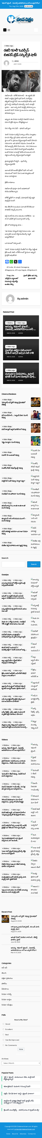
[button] (36, 30)
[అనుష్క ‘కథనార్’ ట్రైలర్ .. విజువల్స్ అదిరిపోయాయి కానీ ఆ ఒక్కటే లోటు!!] (5, 950)
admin (16, 61)
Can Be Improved (12, 1040)
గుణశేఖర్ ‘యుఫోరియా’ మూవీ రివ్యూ (13, 494)
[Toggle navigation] (8, 29)
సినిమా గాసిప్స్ (7, 580)
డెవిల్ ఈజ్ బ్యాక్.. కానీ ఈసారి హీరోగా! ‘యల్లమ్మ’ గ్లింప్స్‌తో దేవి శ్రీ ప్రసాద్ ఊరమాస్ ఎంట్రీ (15, 814)
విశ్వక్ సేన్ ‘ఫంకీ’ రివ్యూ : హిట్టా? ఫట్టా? (13, 481)
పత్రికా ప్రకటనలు (7, 978)
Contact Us (32, 1134)
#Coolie (10, 267)
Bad (7, 1035)
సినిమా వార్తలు (9, 46)
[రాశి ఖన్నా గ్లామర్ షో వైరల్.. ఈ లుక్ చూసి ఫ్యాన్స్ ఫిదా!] (5, 929)
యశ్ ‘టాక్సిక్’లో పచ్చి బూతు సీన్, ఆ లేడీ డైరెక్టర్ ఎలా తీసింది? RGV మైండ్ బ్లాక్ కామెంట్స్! (14, 827)
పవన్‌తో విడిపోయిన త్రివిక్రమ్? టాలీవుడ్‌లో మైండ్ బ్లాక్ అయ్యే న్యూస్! (14, 636)
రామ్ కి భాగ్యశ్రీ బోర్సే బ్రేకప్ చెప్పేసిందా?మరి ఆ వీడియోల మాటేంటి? (13, 700)
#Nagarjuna (9, 270)
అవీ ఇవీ (4, 968)
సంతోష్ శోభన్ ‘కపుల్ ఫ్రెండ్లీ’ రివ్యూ (12, 468)
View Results (21, 1054)
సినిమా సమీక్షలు (8, 400)
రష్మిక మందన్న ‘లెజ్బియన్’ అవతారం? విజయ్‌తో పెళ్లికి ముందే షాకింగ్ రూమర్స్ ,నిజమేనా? (14, 727)
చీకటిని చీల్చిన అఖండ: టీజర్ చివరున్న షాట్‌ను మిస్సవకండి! (13, 865)
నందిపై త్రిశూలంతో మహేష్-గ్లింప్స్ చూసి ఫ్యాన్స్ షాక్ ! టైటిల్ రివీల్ (14, 878)
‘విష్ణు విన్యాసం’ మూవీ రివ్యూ (11, 442)
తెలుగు (4, 973)
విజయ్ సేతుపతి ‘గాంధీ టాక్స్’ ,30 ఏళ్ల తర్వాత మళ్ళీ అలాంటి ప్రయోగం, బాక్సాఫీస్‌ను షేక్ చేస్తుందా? (13, 789)
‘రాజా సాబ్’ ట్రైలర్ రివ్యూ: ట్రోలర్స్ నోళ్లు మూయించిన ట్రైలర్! (14, 852)
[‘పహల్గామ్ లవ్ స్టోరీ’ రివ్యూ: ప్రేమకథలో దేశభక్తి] (5, 919)
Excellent (9, 1029)
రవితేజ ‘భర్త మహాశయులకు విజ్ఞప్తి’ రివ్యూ (14, 545)
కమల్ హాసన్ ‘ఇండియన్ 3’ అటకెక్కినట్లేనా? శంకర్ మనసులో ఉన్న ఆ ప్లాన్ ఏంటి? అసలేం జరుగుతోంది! (14, 650)
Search (5, 558)
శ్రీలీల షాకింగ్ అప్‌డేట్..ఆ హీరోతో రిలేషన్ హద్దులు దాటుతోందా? (14, 674)
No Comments (11, 1045)
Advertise (23, 1134)
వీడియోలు (10, 323)
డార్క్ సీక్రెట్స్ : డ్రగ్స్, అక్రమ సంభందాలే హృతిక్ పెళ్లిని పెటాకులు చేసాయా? (13, 713)
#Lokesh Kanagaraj (21, 267)
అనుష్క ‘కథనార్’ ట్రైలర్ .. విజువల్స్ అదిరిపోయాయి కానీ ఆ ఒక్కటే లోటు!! (20, 329)
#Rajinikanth (32, 270)
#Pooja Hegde (20, 270)
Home (8, 1134)
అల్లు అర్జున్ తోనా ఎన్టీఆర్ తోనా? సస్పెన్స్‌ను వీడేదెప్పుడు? (12, 661)
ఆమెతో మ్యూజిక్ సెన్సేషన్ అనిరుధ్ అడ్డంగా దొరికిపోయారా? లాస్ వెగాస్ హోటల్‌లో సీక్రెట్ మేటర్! (13, 598)
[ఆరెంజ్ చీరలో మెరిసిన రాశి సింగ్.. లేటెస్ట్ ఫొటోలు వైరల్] (5, 940)
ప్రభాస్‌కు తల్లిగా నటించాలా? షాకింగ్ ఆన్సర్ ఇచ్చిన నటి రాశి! (19, 351)
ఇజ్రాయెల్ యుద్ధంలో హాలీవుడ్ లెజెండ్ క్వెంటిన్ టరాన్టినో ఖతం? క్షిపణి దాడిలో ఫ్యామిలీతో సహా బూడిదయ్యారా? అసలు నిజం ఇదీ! (14, 689)
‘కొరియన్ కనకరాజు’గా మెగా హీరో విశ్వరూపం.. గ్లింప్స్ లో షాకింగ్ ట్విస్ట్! (13, 801)
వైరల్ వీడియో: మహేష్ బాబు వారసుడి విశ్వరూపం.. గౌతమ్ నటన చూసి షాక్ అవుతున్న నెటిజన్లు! (13, 763)
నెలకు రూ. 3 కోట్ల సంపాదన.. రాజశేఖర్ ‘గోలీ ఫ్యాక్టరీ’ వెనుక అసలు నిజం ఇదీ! (13, 623)
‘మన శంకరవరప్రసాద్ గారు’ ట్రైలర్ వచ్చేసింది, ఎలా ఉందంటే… (12, 839)
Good (7, 1024)
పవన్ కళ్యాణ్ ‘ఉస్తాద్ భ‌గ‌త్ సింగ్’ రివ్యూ (14, 429)
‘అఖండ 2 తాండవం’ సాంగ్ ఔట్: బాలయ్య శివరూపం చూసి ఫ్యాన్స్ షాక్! (14, 891)
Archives (5, 1059)
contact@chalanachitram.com (24, 1129)
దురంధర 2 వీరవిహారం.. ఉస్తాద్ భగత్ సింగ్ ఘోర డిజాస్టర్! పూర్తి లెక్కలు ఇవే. (19, 376)
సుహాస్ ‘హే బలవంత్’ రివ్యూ (10, 455)
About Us (15, 1134)
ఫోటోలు (4, 983)
